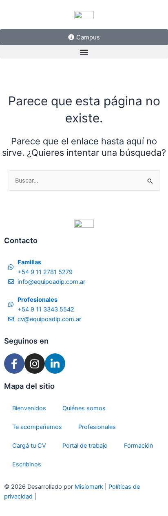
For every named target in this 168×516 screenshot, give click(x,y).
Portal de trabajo (85, 445)
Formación (138, 445)
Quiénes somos (84, 408)
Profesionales (97, 427)
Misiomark (90, 486)
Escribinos (26, 464)
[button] (84, 52)
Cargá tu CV (29, 445)
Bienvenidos (29, 408)
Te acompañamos (37, 427)
